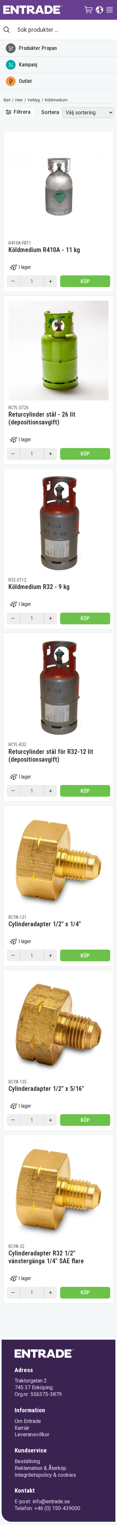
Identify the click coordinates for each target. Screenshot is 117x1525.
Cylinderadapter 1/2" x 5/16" (46, 1088)
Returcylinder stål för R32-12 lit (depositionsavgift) (50, 755)
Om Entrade (28, 1421)
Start (6, 100)
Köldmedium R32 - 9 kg (39, 587)
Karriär (22, 1428)
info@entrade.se (51, 1501)
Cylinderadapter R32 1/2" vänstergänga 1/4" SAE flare (46, 1257)
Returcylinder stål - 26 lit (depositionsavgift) (41, 418)
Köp (85, 281)
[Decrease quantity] (13, 281)
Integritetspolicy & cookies (45, 1475)
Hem (19, 100)
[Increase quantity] (51, 281)
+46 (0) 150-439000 (57, 1508)
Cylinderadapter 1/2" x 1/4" (44, 924)
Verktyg (34, 100)
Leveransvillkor (32, 1434)
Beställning (27, 1461)
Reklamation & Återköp (40, 1468)
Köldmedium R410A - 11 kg (44, 250)
